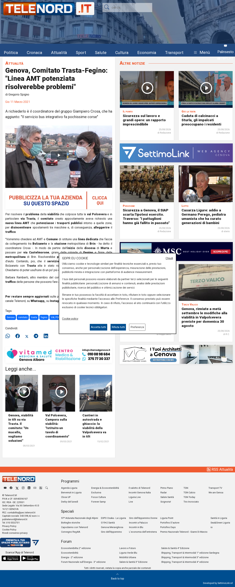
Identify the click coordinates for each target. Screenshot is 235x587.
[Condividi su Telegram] (36, 336)
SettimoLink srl (225, 583)
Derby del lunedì (69, 501)
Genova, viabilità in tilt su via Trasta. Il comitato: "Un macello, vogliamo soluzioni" (20, 427)
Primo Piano (166, 488)
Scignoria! (165, 501)
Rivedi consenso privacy (15, 533)
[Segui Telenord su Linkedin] (29, 488)
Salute (100, 52)
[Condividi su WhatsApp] (8, 336)
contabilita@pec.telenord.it (21, 512)
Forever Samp (98, 501)
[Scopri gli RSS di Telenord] (41, 488)
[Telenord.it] (19, 542)
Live (131, 501)
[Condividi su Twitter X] (27, 336)
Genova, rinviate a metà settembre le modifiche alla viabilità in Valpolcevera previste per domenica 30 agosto (204, 317)
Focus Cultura (98, 497)
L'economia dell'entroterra (143, 531)
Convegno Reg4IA (70, 531)
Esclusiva (96, 492)
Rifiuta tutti (118, 327)
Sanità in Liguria (219, 518)
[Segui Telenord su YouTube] (5, 488)
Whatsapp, (38, 301)
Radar (163, 492)
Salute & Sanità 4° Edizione (175, 548)
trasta (34, 317)
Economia (146, 52)
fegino (44, 317)
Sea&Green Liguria (220, 522)
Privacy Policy (9, 526)
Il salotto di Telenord (139, 488)
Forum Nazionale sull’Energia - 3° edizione (83, 562)
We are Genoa (216, 492)
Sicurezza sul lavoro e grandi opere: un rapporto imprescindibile (144, 120)
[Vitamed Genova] (58, 354)
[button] (201, 52)
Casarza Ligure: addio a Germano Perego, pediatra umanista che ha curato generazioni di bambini (204, 216)
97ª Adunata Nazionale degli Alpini (79, 518)
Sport (81, 52)
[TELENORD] (18, 479)
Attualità (59, 52)
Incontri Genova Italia (140, 492)
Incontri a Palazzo (138, 522)
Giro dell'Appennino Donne (143, 518)
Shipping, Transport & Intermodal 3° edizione (185, 557)
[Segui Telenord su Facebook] (11, 488)
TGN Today (189, 497)
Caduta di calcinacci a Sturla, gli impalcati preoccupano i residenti (201, 120)
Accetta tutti (98, 327)
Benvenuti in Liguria (71, 492)
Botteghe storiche (70, 522)
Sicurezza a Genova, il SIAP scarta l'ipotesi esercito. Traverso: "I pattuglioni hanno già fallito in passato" (146, 216)
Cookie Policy (9, 529)
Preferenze (137, 327)
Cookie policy (70, 318)
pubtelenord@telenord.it (14, 519)
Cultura (122, 52)
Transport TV (215, 488)
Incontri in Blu (136, 527)
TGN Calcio (189, 492)
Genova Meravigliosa (112, 527)
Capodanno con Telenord (74, 527)
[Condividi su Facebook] (17, 336)
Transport (174, 52)
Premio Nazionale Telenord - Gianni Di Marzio (183, 531)
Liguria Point (166, 518)
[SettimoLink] (176, 152)
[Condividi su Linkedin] (45, 336)
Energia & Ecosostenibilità (105, 488)
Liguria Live (135, 497)
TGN (186, 488)
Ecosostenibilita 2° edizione (76, 548)
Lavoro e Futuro (127, 548)
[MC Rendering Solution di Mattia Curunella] (176, 354)
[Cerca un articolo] (47, 488)
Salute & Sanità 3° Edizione (133, 562)
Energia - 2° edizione (72, 557)
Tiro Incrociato (191, 501)
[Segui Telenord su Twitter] (17, 488)
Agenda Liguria (69, 488)
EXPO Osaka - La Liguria (113, 518)
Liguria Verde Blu (128, 552)
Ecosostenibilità (69, 552)
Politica (11, 52)
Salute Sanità (167, 497)
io (212, 527)
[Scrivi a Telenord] (35, 488)
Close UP (65, 497)
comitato (22, 317)
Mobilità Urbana (127, 557)
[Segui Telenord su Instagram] (23, 488)
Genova (11, 317)
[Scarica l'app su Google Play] (30, 558)
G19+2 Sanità (108, 522)
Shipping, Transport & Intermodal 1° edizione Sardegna (190, 552)
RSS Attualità (222, 469)
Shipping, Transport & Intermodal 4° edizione (185, 562)
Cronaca (34, 52)
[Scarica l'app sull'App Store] (11, 558)
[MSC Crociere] (176, 251)
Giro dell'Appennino (111, 531)
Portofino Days (168, 527)
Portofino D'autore (169, 522)
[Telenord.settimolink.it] (58, 200)
